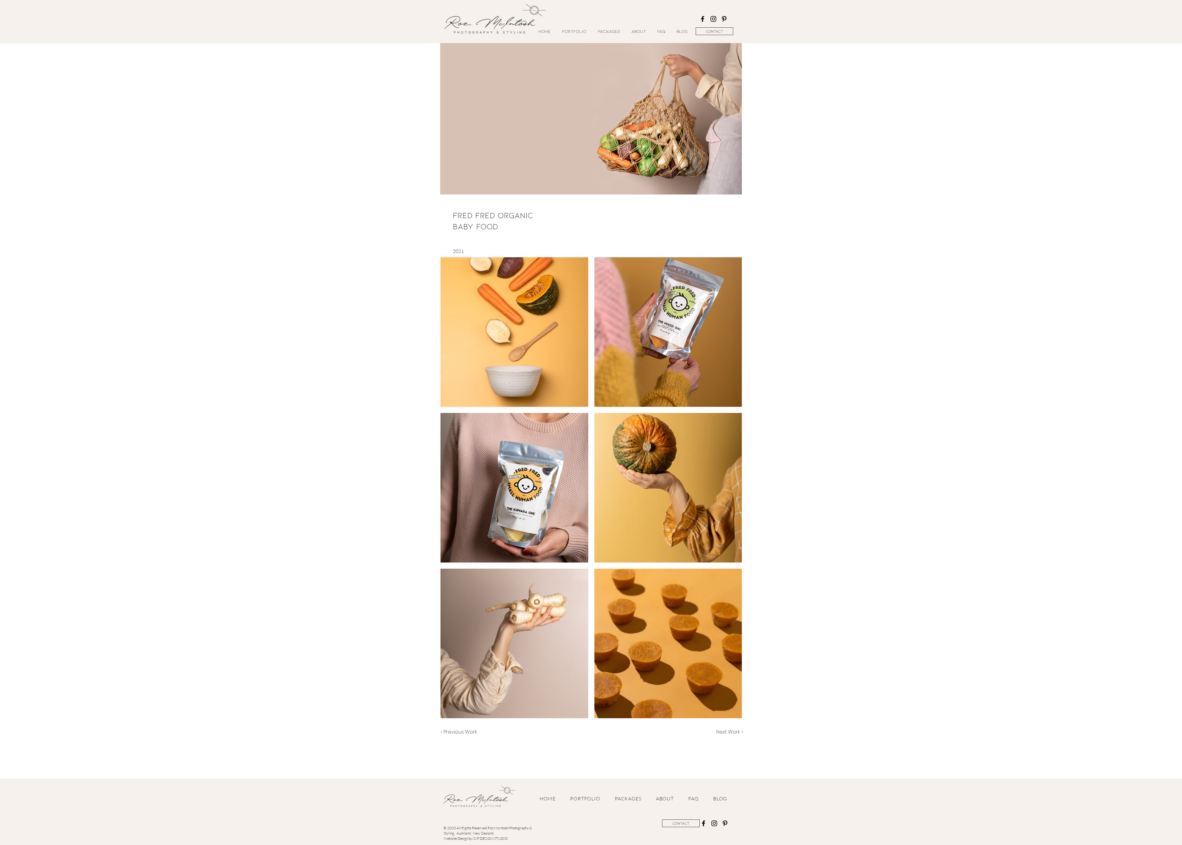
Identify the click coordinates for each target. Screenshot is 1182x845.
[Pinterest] (724, 19)
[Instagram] (713, 19)
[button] (514, 332)
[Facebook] (702, 19)
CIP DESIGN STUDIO (490, 838)
